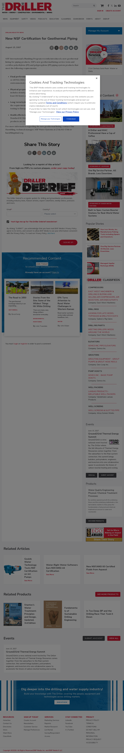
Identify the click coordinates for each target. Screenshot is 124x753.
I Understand (71, 119)
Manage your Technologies (50, 119)
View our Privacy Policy (67, 112)
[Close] (96, 78)
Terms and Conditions (56, 102)
